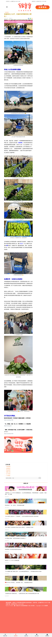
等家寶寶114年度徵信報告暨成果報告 (13, 549)
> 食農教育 (7, 468)
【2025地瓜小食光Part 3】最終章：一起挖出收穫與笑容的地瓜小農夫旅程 (21, 516)
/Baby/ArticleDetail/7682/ (8, 433)
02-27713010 (10, 605)
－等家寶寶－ (6, 12)
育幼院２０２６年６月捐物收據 (12, 560)
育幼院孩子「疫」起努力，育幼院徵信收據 (14, 505)
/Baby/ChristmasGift (7, 425)
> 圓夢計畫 (7, 471)
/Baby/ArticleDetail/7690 (8, 420)
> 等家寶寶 (7, 466)
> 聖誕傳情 (7, 470)
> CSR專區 (7, 475)
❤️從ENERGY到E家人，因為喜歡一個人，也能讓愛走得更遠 (18, 582)
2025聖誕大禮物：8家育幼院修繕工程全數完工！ (16, 538)
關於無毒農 (8, 602)
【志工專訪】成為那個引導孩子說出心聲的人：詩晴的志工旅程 (19, 527)
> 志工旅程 (7, 473)
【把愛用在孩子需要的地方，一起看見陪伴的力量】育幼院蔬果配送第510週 (22, 593)
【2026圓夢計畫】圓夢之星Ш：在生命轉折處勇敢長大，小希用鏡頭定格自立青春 (23, 571)
